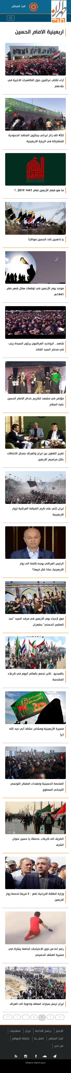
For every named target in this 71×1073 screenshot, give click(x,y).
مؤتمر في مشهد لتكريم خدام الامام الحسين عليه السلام (35, 401)
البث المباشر (55, 1038)
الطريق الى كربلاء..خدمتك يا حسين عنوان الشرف (38, 842)
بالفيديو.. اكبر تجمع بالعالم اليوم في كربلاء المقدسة (36, 676)
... (25, 1017)
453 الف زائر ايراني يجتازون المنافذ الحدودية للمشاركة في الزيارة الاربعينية (36, 138)
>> (7, 1017)
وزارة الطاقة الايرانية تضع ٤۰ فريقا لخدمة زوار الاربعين (35, 897)
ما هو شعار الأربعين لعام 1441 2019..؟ (39, 190)
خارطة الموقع (21, 1038)
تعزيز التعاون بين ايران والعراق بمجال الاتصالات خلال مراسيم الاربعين (35, 456)
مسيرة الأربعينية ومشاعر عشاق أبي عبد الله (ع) (36, 732)
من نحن (58, 1046)
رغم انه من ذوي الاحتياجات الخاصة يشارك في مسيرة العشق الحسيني (36, 952)
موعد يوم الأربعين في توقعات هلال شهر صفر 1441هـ (35, 291)
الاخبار (59, 1031)
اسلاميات (15, 1031)
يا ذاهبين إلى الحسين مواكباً (46, 239)
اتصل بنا (39, 1038)
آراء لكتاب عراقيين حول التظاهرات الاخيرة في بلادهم (36, 83)
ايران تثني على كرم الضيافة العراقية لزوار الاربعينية (38, 511)
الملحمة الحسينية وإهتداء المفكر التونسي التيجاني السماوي (37, 787)
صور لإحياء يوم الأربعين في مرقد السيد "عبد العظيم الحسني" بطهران (36, 621)
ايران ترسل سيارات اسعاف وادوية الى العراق (37, 1004)
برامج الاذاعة (43, 1031)
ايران (28, 1031)
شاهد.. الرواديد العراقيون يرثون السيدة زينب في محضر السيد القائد (36, 346)
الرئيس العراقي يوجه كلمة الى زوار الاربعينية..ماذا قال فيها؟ (42, 566)
